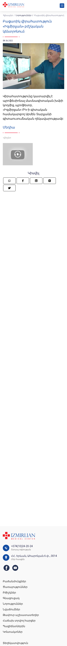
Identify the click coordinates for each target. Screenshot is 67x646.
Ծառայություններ (15, 586)
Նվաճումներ (11, 609)
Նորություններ (23, 15)
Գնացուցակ (11, 598)
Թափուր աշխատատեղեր (21, 614)
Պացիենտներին (14, 626)
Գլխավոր (8, 15)
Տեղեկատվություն (15, 643)
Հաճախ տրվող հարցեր (19, 620)
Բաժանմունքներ (14, 581)
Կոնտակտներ (13, 631)
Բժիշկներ (9, 592)
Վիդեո (7, 137)
